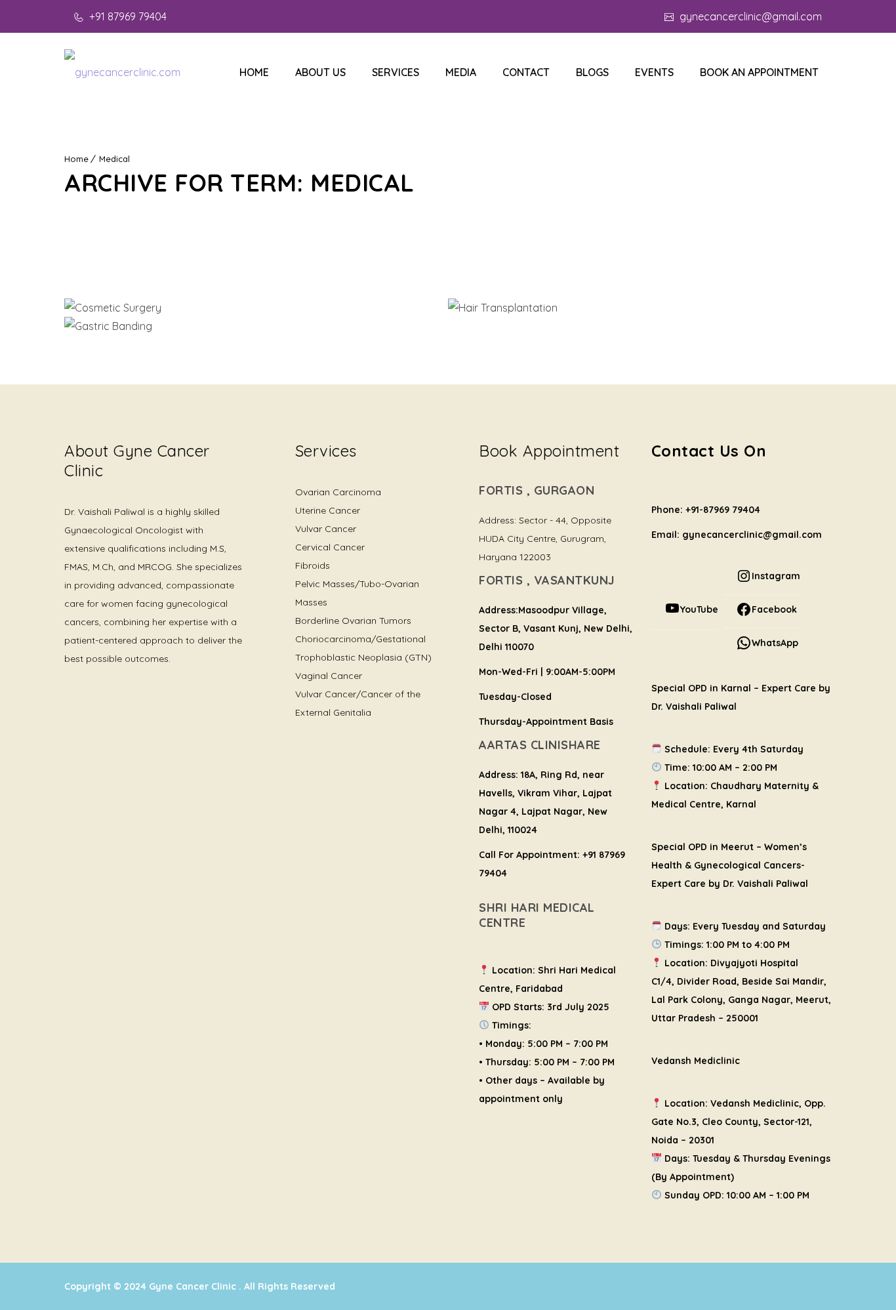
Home (254, 72)
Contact (526, 72)
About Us (320, 72)
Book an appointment (759, 72)
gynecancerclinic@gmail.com (749, 16)
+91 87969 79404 (127, 16)
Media (460, 72)
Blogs (592, 72)
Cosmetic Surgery (256, 309)
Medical (114, 159)
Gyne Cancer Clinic (194, 1286)
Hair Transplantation (640, 309)
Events (654, 72)
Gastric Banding (256, 328)
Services (395, 72)
